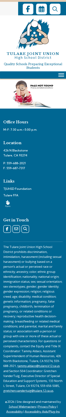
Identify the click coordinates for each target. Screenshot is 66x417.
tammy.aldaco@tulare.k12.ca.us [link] (38, 366)
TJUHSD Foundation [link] (17, 189)
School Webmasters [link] (22, 406)
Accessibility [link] (14, 411)
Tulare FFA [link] (10, 195)
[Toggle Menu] (61, 75)
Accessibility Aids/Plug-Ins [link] (42, 411)
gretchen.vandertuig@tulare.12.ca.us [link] (28, 391)
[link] (28, 9)
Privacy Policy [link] (47, 406)
